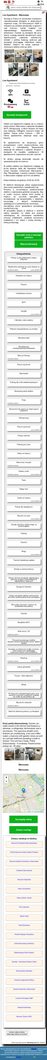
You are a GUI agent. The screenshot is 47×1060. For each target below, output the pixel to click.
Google (34, 1049)
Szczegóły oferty (23, 819)
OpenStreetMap (39, 812)
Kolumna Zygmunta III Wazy (24, 980)
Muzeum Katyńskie (24, 880)
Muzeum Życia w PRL (24, 1016)
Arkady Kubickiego (24, 1007)
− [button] (6, 781)
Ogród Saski (24, 916)
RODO (18, 1057)
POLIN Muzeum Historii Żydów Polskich (24, 852)
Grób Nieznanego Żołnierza (24, 943)
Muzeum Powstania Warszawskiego (24, 843)
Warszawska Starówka (24, 971)
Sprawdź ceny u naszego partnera (28, 236)
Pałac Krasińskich (24, 889)
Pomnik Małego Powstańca (24, 934)
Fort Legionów (24, 907)
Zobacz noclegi (23, 830)
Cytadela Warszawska (24, 870)
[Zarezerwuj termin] (43, 12)
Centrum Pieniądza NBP (24, 998)
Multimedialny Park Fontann (24, 953)
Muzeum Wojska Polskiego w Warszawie (24, 861)
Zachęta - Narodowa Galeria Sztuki (24, 962)
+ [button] (6, 777)
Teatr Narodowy (24, 925)
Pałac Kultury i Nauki (24, 898)
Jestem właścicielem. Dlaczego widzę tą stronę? (17, 1033)
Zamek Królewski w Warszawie (24, 989)
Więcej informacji (28, 244)
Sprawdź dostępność (17, 115)
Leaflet (29, 812)
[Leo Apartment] (9, 56)
